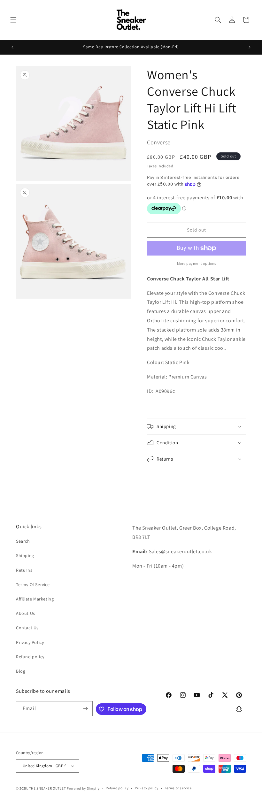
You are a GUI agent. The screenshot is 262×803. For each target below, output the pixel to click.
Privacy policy (146, 788)
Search (23, 541)
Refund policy (30, 657)
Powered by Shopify (83, 788)
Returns (24, 570)
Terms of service (178, 788)
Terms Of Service (33, 584)
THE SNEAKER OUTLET (47, 788)
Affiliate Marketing (35, 599)
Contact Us (27, 628)
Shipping (25, 555)
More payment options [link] (196, 263)
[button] (13, 20)
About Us (25, 613)
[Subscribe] (85, 708)
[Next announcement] (250, 47)
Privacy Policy (30, 642)
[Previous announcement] (12, 47)
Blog (20, 671)
